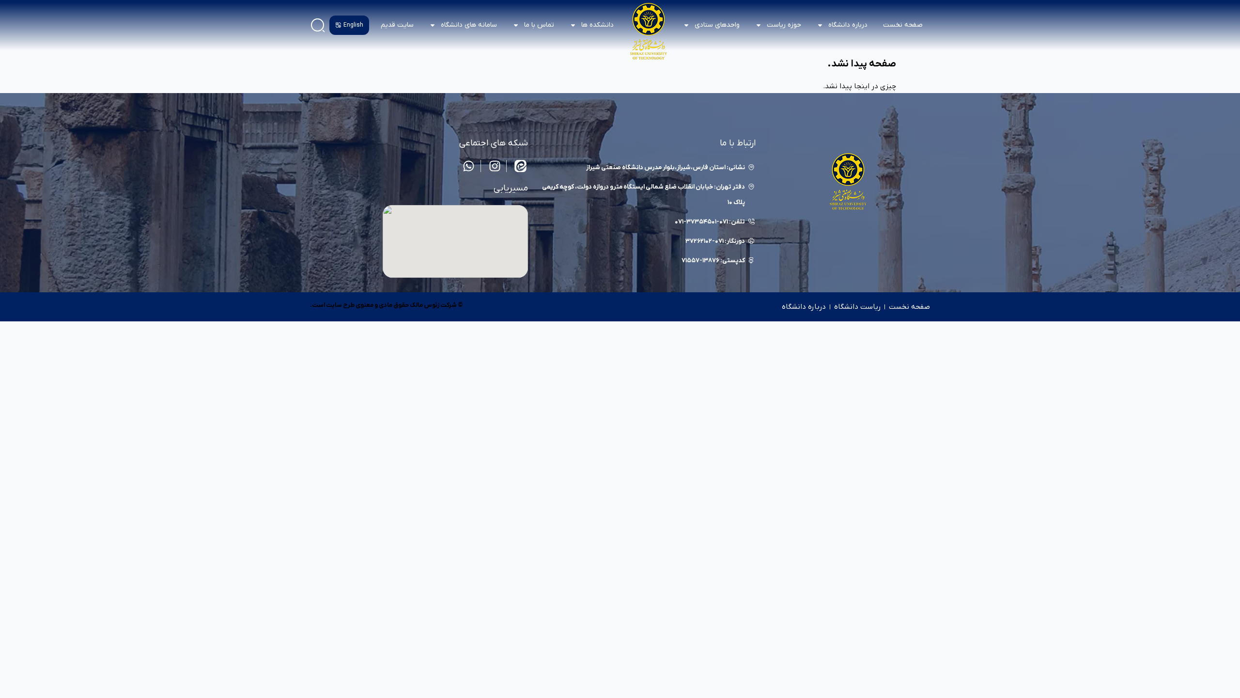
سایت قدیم (397, 25)
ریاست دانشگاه (857, 307)
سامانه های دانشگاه (469, 25)
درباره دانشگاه (804, 307)
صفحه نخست (903, 25)
